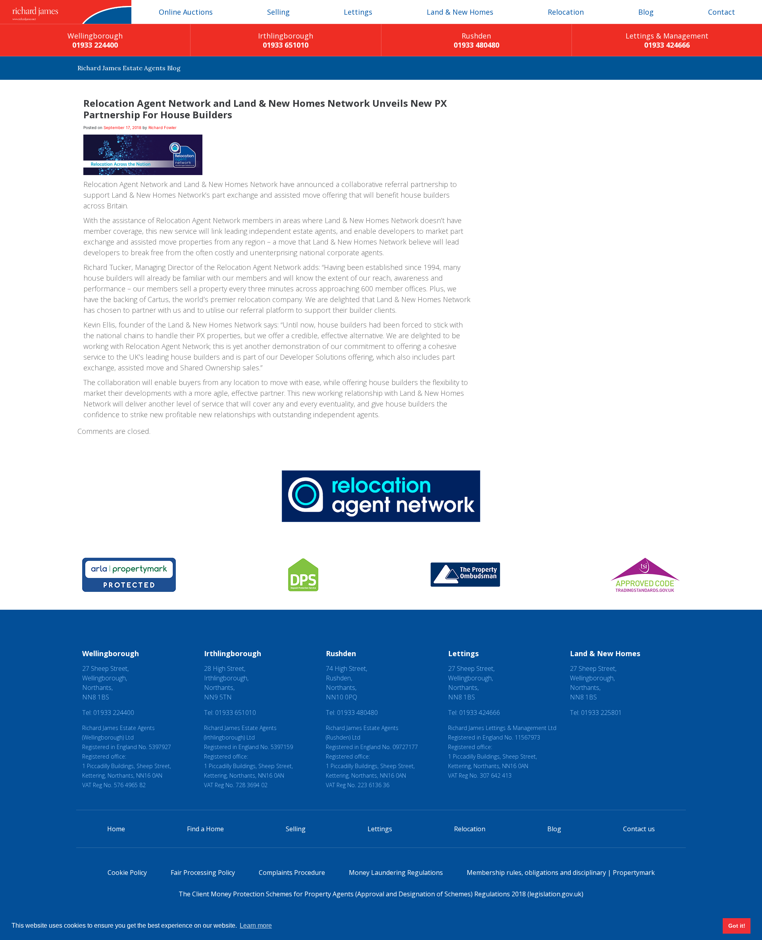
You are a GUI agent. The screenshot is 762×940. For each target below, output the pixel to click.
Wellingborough (95, 40)
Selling (278, 12)
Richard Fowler (162, 127)
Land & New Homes (460, 12)
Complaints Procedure (292, 872)
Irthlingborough (285, 40)
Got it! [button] (736, 926)
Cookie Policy (127, 872)
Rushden (476, 40)
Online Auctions (186, 12)
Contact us (639, 828)
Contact (721, 12)
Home (116, 828)
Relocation (566, 12)
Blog (646, 12)
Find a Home (205, 828)
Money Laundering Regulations (396, 872)
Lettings (358, 12)
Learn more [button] (256, 925)
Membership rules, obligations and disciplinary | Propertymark (561, 872)
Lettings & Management (666, 40)
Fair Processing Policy (203, 872)
